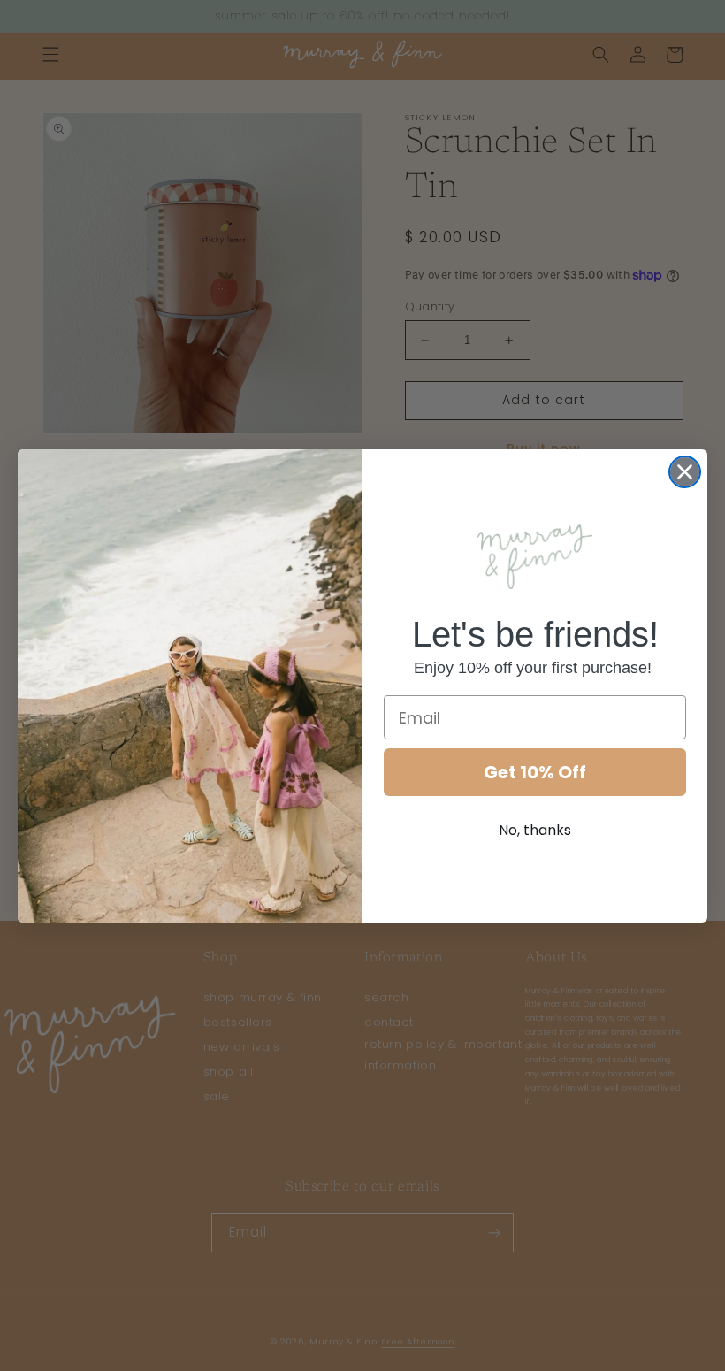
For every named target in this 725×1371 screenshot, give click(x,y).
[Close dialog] (684, 471)
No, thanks (535, 830)
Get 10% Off (535, 772)
